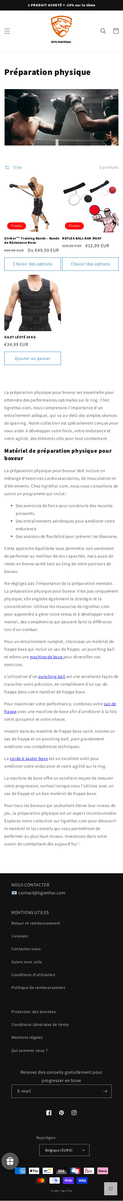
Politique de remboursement (38, 987)
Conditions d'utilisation (33, 974)
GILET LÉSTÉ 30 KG (20, 337)
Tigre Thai (66, 1190)
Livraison (19, 935)
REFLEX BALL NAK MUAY (82, 238)
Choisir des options (32, 264)
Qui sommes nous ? (29, 1050)
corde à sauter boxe (29, 758)
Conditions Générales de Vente (40, 1024)
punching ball (51, 676)
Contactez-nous (26, 948)
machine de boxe (47, 656)
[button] (7, 31)
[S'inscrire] (105, 1091)
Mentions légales (27, 1037)
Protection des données (33, 1011)
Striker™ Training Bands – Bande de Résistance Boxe (31, 240)
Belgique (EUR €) (58, 1150)
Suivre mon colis (26, 961)
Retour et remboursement (35, 923)
